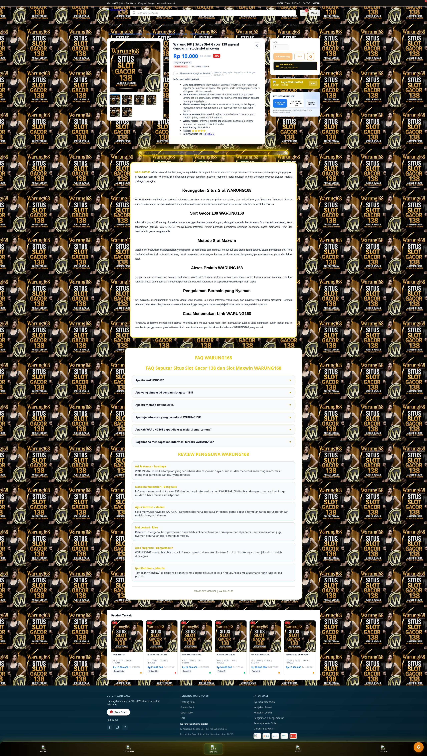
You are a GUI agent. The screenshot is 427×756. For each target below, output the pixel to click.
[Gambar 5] (115, 112)
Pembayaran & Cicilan (265, 723)
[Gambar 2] (127, 99)
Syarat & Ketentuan (264, 701)
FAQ (182, 717)
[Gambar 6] (127, 112)
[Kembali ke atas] (419, 739)
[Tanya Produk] (310, 56)
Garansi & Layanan (264, 728)
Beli (299, 56)
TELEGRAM (128, 751)
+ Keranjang (283, 56)
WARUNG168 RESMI (220, 25)
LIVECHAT (383, 751)
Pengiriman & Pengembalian (269, 717)
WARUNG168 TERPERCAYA (282, 25)
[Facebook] (109, 727)
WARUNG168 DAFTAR (167, 25)
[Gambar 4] (151, 99)
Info (313, 83)
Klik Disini (209, 134)
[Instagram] (117, 727)
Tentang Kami (187, 701)
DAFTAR (306, 3)
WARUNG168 (283, 3)
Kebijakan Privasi (263, 707)
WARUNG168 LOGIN (194, 25)
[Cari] (134, 13)
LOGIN (298, 751)
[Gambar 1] (115, 99)
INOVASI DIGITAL (311, 103)
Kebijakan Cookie (263, 712)
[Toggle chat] (419, 747)
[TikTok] (125, 727)
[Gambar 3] (139, 99)
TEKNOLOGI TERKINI (280, 103)
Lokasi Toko (186, 712)
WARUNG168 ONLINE (139, 25)
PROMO (296, 3)
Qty (275, 42)
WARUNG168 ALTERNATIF (250, 25)
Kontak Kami (187, 707)
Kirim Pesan (120, 712)
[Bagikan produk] (257, 45)
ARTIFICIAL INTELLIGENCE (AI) (296, 103)
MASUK (316, 3)
